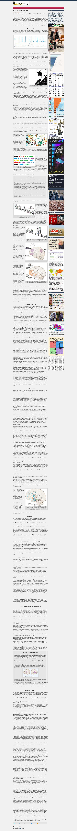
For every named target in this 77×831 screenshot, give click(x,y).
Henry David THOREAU (51, 16)
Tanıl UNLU (49, 22)
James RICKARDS (52, 17)
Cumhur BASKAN (53, 13)
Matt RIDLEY (52, 18)
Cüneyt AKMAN (58, 13)
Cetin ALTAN (59, 12)
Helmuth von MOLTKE (58, 16)
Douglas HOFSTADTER (51, 14)
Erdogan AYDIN (57, 14)
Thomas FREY (54, 22)
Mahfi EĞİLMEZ (61, 18)
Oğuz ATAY (52, 20)
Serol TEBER (62, 21)
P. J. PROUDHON (57, 20)
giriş (20, 828)
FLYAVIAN (60, 14)
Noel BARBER (59, 19)
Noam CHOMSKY (54, 19)
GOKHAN (61, 15)
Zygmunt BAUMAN (53, 23)
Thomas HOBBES (58, 22)
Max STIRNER (57, 18)
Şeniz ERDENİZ (54, 21)
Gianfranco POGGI (57, 15)
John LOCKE (61, 17)
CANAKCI (56, 12)
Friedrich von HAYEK (51, 15)
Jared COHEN (57, 17)
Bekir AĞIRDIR (52, 12)
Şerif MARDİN (58, 21)
